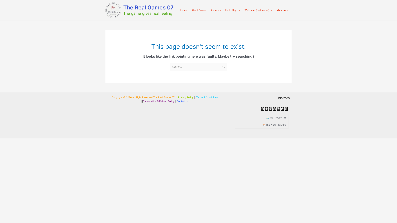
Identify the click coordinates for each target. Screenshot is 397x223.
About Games (199, 10)
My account (283, 10)
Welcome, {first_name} (257, 10)
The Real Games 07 (148, 7)
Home (183, 10)
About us (216, 10)
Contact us (182, 101)
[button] (270, 10)
